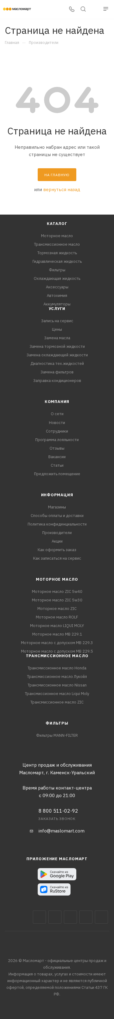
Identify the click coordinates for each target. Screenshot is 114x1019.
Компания (57, 401)
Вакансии (57, 456)
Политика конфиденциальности (57, 524)
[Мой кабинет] (94, 9)
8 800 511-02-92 (58, 810)
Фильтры (57, 270)
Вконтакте (39, 917)
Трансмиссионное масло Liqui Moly (57, 693)
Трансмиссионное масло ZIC (57, 702)
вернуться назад (61, 189)
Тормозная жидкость (57, 252)
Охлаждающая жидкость (57, 278)
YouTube (85, 917)
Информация (57, 494)
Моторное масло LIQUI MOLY (57, 625)
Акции (57, 541)
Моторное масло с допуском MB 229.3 (57, 642)
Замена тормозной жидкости (57, 346)
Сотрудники (57, 431)
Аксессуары (57, 287)
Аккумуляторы (57, 304)
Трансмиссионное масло (57, 244)
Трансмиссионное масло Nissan (57, 685)
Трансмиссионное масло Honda (57, 668)
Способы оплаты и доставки (57, 515)
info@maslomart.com (62, 831)
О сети (57, 413)
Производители (57, 532)
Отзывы (57, 448)
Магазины (57, 507)
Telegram (70, 917)
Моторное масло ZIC (57, 608)
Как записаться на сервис (57, 558)
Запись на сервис (57, 320)
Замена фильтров (57, 372)
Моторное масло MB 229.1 (57, 634)
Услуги (57, 308)
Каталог (57, 223)
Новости (57, 422)
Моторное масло (57, 235)
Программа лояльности (57, 439)
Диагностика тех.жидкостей (57, 363)
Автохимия (57, 295)
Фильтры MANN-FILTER (57, 735)
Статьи (57, 465)
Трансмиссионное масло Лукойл (57, 676)
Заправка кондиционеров (57, 380)
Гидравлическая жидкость (57, 261)
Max (54, 917)
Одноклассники (101, 917)
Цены (57, 329)
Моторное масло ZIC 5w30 (57, 600)
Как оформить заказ (57, 549)
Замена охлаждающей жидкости (57, 355)
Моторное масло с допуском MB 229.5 (57, 651)
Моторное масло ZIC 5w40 (57, 591)
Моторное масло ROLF (57, 617)
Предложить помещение (57, 473)
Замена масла (57, 337)
